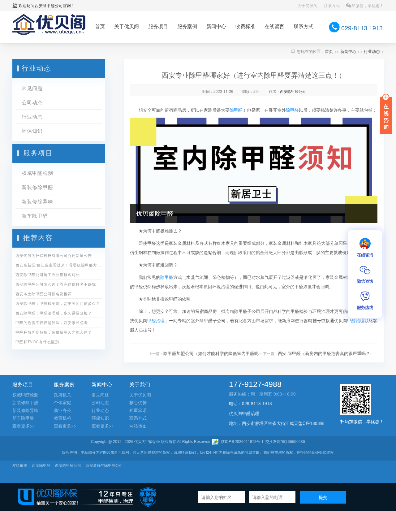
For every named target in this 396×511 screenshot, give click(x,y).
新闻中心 (216, 26)
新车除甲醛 (35, 215)
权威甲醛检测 (37, 172)
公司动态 (32, 102)
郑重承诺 (138, 410)
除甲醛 (236, 110)
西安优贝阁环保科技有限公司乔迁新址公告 (53, 255)
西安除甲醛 (41, 465)
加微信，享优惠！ (367, 5)
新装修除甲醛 (37, 187)
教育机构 (62, 418)
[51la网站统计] (215, 441)
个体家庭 (62, 402)
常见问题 (32, 88)
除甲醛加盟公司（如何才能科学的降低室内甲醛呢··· (212, 353)
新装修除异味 (37, 201)
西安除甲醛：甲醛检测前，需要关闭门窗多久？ (57, 303)
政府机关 (62, 395)
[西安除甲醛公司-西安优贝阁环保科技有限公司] (49, 23)
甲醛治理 (156, 320)
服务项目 (158, 26)
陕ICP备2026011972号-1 (242, 441)
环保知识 (32, 130)
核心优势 (138, 402)
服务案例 (187, 26)
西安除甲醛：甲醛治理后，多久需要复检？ (53, 312)
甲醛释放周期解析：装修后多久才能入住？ (53, 332)
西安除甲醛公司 (49, 5)
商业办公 (62, 410)
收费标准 (245, 26)
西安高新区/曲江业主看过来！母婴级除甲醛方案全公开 (58, 264)
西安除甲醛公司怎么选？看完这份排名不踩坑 (55, 284)
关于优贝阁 (307, 5)
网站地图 (138, 425)
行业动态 (372, 51)
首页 (100, 26)
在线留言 (274, 26)
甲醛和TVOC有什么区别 (37, 341)
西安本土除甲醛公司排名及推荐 (43, 293)
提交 (323, 497)
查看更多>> (23, 425)
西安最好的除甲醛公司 (104, 465)
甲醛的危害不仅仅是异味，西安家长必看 (51, 322)
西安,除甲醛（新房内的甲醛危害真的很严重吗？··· (326, 353)
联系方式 (332, 5)
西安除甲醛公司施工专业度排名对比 (47, 274)
